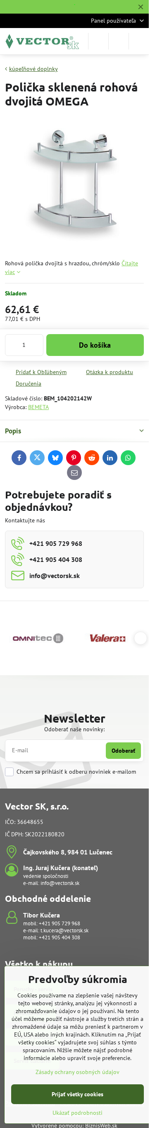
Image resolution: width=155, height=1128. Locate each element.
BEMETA (38, 407)
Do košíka (95, 345)
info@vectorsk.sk (60, 883)
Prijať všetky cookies (77, 1094)
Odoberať (123, 750)
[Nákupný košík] (119, 41)
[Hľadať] (98, 41)
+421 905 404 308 (59, 937)
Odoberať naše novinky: (74, 729)
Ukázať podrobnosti (77, 1112)
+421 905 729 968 (59, 923)
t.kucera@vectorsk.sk (64, 930)
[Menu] (139, 41)
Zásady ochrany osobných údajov (77, 1072)
